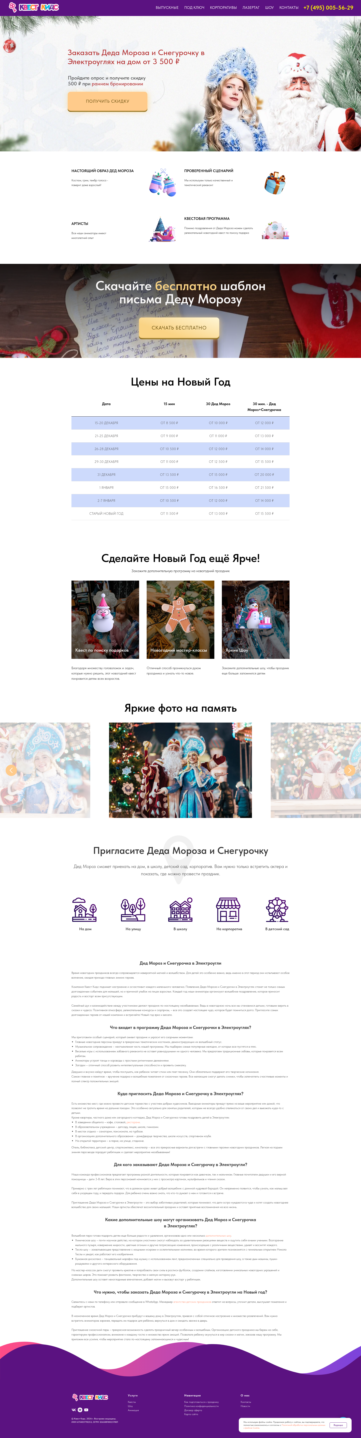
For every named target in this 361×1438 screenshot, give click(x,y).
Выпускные (167, 7)
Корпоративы (223, 7)
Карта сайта (191, 1414)
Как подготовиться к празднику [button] (201, 1401)
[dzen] (80, 1410)
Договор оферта (193, 1410)
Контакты (289, 7)
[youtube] (86, 1410)
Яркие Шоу (237, 650)
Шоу (269, 7)
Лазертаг (251, 7)
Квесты (132, 1401)
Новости (245, 1406)
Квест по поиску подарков (102, 650)
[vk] (73, 1410)
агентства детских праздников (192, 1302)
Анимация (133, 1410)
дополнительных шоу (218, 1235)
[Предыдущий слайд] (11, 770)
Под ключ (194, 7)
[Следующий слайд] (349, 770)
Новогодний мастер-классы (178, 650)
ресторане (133, 1122)
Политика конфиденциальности (201, 1406)
